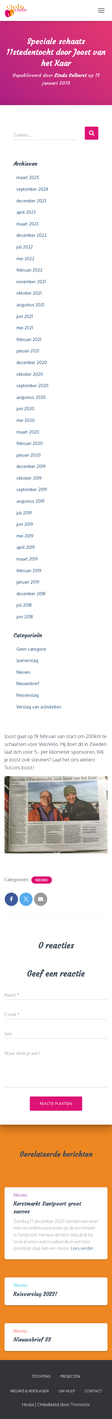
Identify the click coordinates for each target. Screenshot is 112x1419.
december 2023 (31, 200)
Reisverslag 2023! (35, 1294)
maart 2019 (27, 558)
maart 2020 (27, 431)
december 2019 (31, 466)
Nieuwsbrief (27, 683)
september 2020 (32, 385)
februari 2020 (29, 443)
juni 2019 (24, 524)
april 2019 (25, 547)
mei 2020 (25, 420)
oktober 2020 (29, 374)
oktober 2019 (29, 478)
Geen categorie (31, 649)
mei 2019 (24, 535)
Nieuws (23, 672)
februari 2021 (28, 339)
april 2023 (26, 212)
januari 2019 (27, 581)
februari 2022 (29, 269)
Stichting (41, 1376)
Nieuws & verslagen (29, 1391)
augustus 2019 (30, 501)
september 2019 (31, 489)
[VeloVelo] (17, 10)
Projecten (70, 1376)
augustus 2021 (30, 304)
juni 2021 (24, 316)
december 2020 (31, 362)
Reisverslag (27, 695)
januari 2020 (28, 455)
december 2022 (31, 235)
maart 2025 (27, 177)
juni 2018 (24, 616)
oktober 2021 (29, 293)
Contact (93, 1391)
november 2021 (31, 281)
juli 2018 (24, 605)
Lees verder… (84, 1248)
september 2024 (32, 189)
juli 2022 (24, 246)
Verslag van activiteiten (38, 706)
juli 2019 (24, 512)
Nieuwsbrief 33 (32, 1339)
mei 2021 (24, 327)
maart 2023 (27, 223)
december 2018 (30, 593)
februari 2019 (29, 570)
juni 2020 (25, 408)
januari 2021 (27, 350)
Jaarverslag (27, 660)
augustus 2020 (31, 397)
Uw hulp (67, 1391)
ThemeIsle (80, 1404)
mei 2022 (25, 258)
